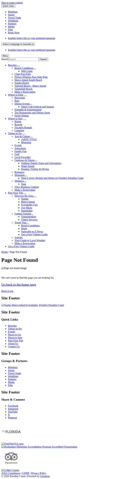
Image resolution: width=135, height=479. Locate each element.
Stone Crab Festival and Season (37, 106)
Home (4, 252)
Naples (24, 198)
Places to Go (14, 334)
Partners (12, 379)
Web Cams (26, 71)
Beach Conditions (23, 68)
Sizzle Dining (21, 115)
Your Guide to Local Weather (29, 240)
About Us (13, 343)
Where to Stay (15, 118)
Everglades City (29, 204)
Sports (11, 370)
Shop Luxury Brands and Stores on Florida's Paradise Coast (52, 178)
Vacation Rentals (23, 127)
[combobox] (18, 44)
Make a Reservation (24, 91)
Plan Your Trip (15, 192)
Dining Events (21, 103)
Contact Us (14, 346)
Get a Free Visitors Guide (34, 234)
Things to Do (15, 133)
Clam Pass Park (22, 74)
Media (11, 382)
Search (4, 59)
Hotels (17, 121)
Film (10, 385)
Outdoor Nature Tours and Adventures (41, 163)
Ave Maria (26, 207)
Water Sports (27, 166)
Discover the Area (23, 195)
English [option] (31, 50)
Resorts (18, 124)
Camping (19, 130)
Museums (26, 142)
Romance (19, 172)
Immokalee (27, 210)
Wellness (19, 181)
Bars (16, 100)
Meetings (12, 367)
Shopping (19, 175)
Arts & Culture (22, 136)
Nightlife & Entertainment (27, 109)
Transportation (28, 216)
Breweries (19, 97)
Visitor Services (29, 219)
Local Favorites (22, 157)
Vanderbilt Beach (23, 88)
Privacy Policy (38, 473)
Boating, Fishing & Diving (35, 169)
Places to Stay (15, 337)
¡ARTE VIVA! (29, 139)
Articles (18, 237)
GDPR (25, 473)
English (31, 38)
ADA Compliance (10, 473)
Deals (24, 228)
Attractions (20, 148)
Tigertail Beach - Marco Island (30, 86)
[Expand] (18, 66)
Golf (16, 154)
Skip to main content (12, 2)
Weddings (13, 376)
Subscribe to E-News (32, 231)
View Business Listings (26, 187)
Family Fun (20, 151)
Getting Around (22, 213)
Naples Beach (21, 83)
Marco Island (28, 201)
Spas (23, 184)
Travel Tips (20, 222)
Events (18, 145)
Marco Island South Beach (28, 80)
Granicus (45, 476)
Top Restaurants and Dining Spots (32, 112)
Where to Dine (15, 94)
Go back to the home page (18, 284)
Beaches (12, 325)
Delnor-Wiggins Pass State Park (31, 77)
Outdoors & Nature (24, 160)
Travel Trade (14, 373)
